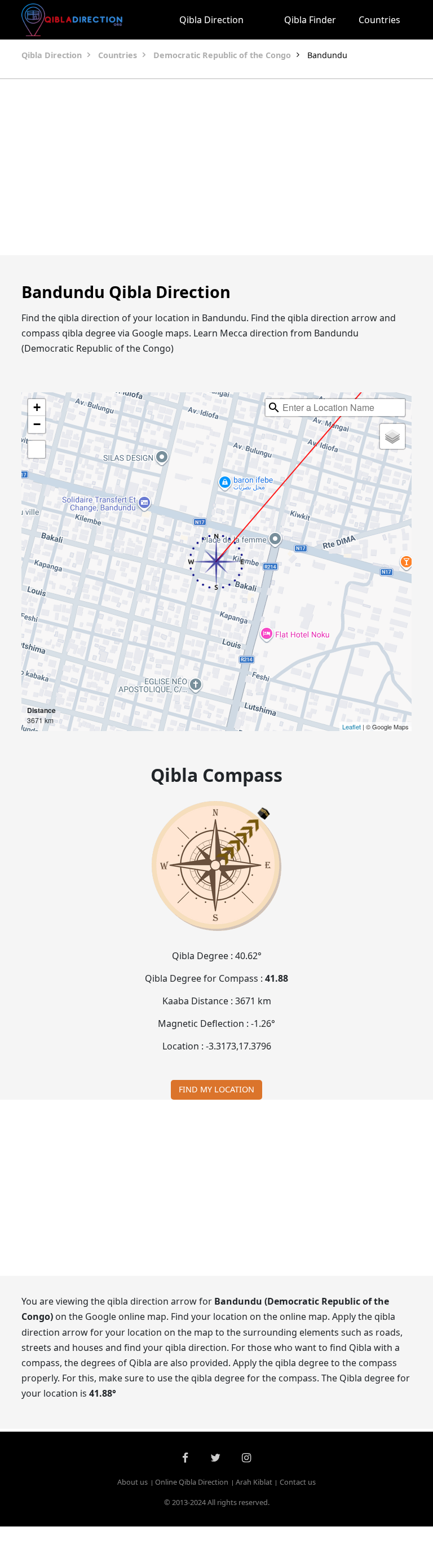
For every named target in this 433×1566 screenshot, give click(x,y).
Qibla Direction (211, 20)
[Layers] (392, 436)
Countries (379, 20)
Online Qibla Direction (191, 1482)
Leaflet (351, 726)
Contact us (298, 1482)
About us (132, 1482)
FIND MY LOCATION (216, 1089)
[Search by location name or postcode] (274, 407)
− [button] (37, 424)
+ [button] (37, 407)
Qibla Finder (310, 20)
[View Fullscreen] (36, 449)
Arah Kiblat (254, 1482)
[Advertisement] (216, 167)
